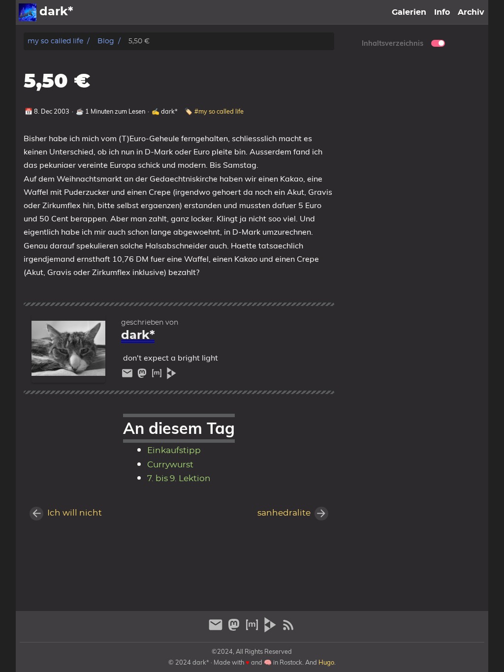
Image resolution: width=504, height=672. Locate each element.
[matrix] (158, 375)
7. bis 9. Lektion (179, 479)
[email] (128, 375)
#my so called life (219, 111)
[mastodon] (143, 375)
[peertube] (171, 375)
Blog (105, 41)
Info (442, 12)
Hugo (326, 662)
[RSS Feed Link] (288, 629)
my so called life (55, 41)
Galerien (409, 12)
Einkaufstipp (174, 451)
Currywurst (170, 465)
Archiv (471, 12)
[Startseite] (27, 12)
